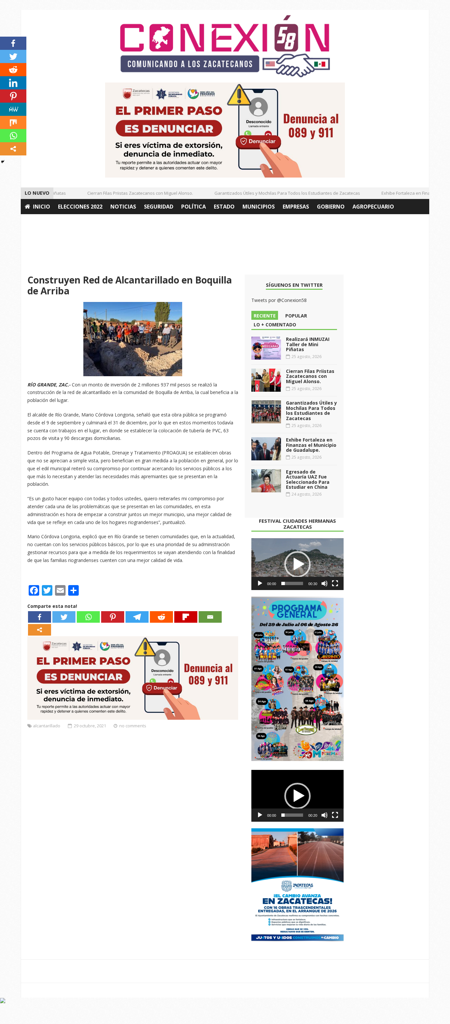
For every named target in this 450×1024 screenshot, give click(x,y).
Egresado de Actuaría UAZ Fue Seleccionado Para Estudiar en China (307, 479)
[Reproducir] (260, 583)
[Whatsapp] (88, 617)
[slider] (292, 583)
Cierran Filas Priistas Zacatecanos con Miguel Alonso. (131, 193)
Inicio (41, 206)
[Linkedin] (13, 82)
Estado (224, 206)
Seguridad (158, 206)
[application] (297, 564)
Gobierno (331, 206)
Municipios (258, 206)
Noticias (123, 206)
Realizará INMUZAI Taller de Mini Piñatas (307, 344)
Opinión (36, 221)
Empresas (296, 206)
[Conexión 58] (225, 46)
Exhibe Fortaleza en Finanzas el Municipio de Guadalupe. (311, 445)
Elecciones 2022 (80, 206)
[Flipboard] (185, 617)
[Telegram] (137, 617)
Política (193, 206)
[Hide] (2, 161)
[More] (39, 630)
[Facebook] (39, 617)
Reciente (265, 316)
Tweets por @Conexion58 (279, 300)
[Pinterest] (112, 617)
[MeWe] (13, 109)
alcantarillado (46, 726)
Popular (296, 316)
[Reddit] (161, 617)
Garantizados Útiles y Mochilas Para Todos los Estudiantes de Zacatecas (278, 193)
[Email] (210, 617)
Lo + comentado (275, 324)
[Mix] (13, 122)
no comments (132, 726)
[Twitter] (63, 617)
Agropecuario (373, 206)
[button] (297, 564)
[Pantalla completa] (335, 583)
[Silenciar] (324, 583)
